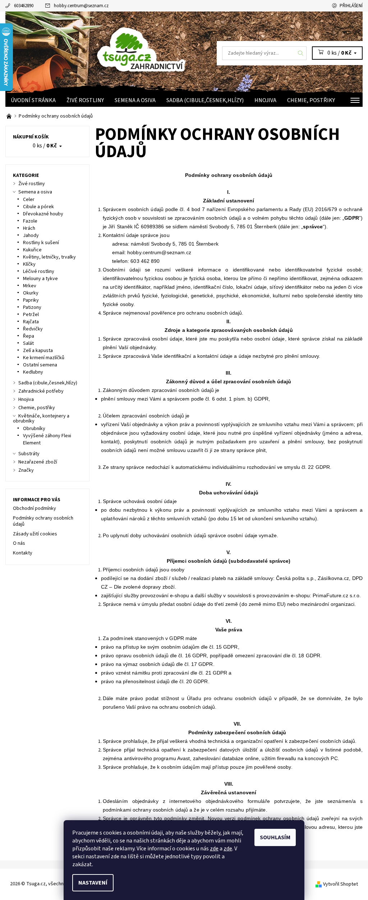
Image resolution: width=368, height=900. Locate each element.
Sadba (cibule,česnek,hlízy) (205, 100)
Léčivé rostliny (38, 271)
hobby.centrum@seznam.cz (81, 6)
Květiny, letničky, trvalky (49, 257)
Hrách (29, 228)
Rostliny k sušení (41, 242)
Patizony (32, 307)
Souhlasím (275, 837)
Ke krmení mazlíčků (43, 357)
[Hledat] (301, 53)
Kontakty (22, 553)
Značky (26, 470)
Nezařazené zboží (37, 462)
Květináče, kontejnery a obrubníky (41, 418)
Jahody (31, 235)
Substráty (29, 453)
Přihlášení (351, 6)
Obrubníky (34, 428)
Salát (28, 343)
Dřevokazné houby (43, 214)
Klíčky (29, 264)
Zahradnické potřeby (41, 391)
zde (214, 849)
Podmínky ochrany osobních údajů (43, 521)
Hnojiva (265, 100)
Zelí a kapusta (38, 350)
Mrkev (29, 285)
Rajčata (31, 321)
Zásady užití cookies (35, 534)
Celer (28, 199)
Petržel (31, 314)
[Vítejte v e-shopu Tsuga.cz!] (9, 116)
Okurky (30, 293)
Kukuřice (32, 249)
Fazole (30, 221)
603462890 (23, 6)
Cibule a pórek (38, 206)
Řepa (28, 336)
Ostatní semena (40, 365)
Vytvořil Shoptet (340, 884)
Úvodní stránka (33, 100)
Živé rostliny (85, 100)
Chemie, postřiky (311, 100)
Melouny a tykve (40, 278)
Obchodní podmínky (34, 508)
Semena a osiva (135, 100)
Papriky (31, 300)
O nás (19, 543)
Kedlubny (33, 372)
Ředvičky (33, 329)
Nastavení (92, 883)
